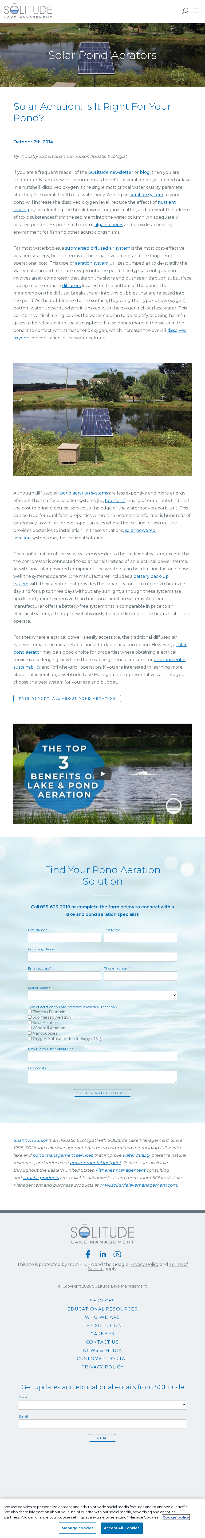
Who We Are (102, 1317)
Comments (37, 1068)
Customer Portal (102, 1359)
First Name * (37, 930)
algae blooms (108, 224)
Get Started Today (102, 1093)
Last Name (112, 930)
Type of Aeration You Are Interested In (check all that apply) (73, 1007)
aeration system (146, 194)
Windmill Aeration (48, 1028)
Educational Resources (103, 1309)
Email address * (39, 968)
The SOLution (102, 1326)
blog (145, 172)
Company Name (41, 949)
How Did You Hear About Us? (50, 1048)
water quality (136, 1155)
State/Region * (39, 987)
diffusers (71, 285)
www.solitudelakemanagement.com (138, 1185)
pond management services (63, 1155)
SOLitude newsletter (110, 172)
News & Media (102, 1350)
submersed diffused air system (97, 248)
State (23, 1397)
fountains (115, 500)
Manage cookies (77, 1528)
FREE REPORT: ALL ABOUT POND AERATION (67, 698)
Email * (24, 1416)
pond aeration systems (84, 493)
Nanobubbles (44, 1033)
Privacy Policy (144, 1264)
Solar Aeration (44, 1023)
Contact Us (102, 1342)
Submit (102, 1438)
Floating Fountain (48, 1012)
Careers (102, 1334)
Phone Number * (117, 968)
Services (102, 1301)
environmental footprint (95, 1162)
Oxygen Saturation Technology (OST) (66, 1039)
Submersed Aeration (51, 1017)
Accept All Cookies (122, 1528)
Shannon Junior (30, 1140)
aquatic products (41, 1177)
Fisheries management (120, 1170)
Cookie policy (176, 1517)
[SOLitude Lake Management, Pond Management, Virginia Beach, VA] (102, 1453)
